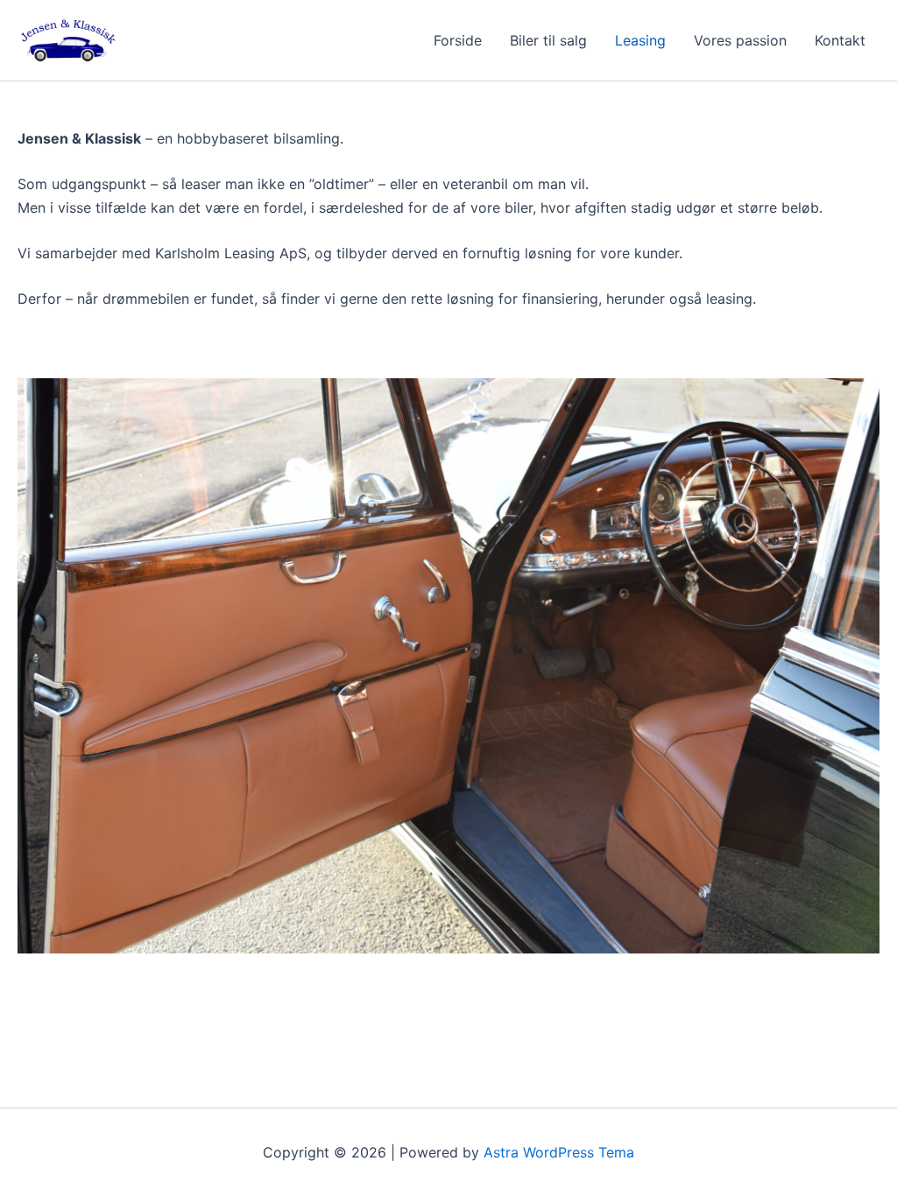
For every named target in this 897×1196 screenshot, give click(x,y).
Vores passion (740, 40)
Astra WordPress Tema (559, 1152)
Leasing (640, 40)
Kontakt (840, 40)
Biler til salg (548, 40)
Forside (458, 40)
